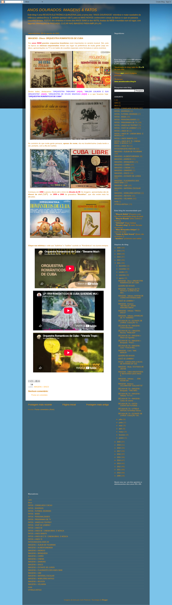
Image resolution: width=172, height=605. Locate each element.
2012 (119, 467)
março (121, 432)
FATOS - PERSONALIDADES (125, 120)
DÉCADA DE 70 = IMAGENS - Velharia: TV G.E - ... (129, 395)
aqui (122, 73)
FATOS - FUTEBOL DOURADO (125, 114)
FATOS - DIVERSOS (122, 111)
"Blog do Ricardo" (122, 218)
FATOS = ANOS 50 (121, 131)
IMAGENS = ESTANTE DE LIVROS (127, 176)
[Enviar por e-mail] (29, 381)
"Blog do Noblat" (122, 214)
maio (121, 426)
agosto (121, 278)
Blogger (105, 600)
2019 (119, 445)
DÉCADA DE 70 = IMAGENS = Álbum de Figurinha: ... (129, 337)
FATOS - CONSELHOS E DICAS (126, 108)
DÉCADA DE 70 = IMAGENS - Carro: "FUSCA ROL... (129, 347)
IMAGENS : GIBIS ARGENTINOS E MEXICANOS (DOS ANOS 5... (130, 374)
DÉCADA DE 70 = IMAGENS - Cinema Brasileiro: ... (129, 327)
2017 (119, 451)
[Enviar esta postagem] (31, 384)
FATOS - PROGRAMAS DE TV (125, 122)
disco (116, 105)
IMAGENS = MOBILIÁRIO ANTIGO (127, 193)
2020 (119, 442)
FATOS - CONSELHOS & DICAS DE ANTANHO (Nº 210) (130, 363)
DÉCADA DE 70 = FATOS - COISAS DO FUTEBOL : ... (129, 405)
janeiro (121, 438)
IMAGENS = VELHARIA (123, 199)
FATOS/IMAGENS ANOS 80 (124, 149)
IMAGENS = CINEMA (122, 168)
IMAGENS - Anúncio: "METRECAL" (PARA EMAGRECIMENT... (127, 306)
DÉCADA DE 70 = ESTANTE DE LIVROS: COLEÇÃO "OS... (130, 414)
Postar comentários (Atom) (44, 409)
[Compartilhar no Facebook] (36, 381)
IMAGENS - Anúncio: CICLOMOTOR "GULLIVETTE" (130, 385)
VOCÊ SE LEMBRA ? (126, 301)
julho (121, 419)
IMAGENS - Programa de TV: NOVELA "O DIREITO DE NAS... (129, 291)
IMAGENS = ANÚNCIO (122, 159)
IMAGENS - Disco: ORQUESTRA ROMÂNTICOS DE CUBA (130, 282)
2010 (119, 473)
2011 (119, 470)
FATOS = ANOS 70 (121, 146)
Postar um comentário (39, 395)
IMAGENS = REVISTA (122, 196)
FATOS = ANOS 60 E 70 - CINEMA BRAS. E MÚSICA (127, 142)
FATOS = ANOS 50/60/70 (123, 138)
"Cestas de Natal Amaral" (125, 234)
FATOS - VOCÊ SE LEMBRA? (125, 128)
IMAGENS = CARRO (122, 165)
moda (116, 202)
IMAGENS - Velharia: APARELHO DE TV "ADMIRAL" (130, 317)
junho (121, 423)
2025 (119, 251)
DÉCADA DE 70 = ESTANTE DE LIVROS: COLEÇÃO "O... (130, 322)
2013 (119, 463)
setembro (122, 275)
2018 (119, 448)
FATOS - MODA (120, 117)
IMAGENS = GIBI (120, 186)
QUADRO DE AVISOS (126, 286)
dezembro (123, 266)
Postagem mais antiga (97, 404)
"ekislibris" (119, 239)
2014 (119, 460)
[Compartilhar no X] (34, 381)
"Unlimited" (119, 223)
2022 (119, 260)
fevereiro (122, 435)
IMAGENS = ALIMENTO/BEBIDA (126, 156)
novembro (123, 269)
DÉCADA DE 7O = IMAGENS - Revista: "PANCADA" (129, 332)
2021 (119, 263)
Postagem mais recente (40, 404)
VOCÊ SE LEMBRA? (126, 359)
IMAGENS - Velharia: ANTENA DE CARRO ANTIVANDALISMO (130, 297)
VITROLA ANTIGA (121, 204)
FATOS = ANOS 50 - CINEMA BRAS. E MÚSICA (46, 531)
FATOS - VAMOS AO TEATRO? (126, 125)
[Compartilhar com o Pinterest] (39, 381)
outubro (122, 272)
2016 (119, 454)
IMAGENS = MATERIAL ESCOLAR (127, 188)
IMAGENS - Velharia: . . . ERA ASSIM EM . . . (129, 380)
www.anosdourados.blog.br (125, 81)
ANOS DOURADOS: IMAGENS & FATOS (62, 10)
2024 (119, 254)
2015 (119, 457)
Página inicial (69, 404)
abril (120, 429)
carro (116, 103)
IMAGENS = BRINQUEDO (124, 162)
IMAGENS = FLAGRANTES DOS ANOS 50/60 (45, 570)
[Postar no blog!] (31, 381)
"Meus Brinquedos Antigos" (126, 230)
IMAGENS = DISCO (41, 387)
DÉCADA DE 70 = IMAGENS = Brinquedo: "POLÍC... (129, 342)
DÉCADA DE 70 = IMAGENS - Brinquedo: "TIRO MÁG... (129, 390)
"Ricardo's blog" (122, 225)
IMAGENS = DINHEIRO (123, 170)
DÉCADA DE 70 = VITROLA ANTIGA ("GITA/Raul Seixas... (130, 410)
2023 (119, 257)
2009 (119, 476)
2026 (119, 248)
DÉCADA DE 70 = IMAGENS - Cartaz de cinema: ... (129, 399)
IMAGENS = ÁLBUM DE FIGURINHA (128, 152)
